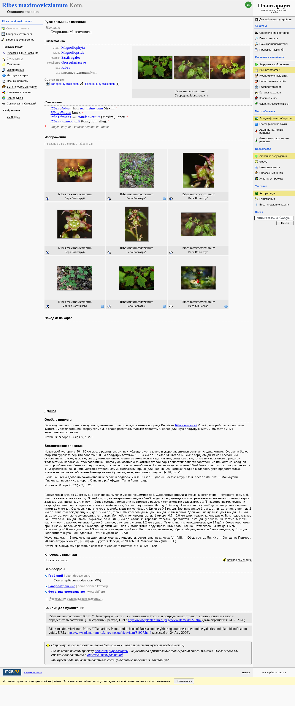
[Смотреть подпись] (47, 199)
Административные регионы (271, 131)
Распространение (61, 586)
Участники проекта (271, 178)
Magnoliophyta (73, 47)
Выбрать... (13, 116)
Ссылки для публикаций (21, 103)
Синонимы (13, 64)
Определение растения (274, 32)
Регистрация (267, 199)
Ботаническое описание (22, 86)
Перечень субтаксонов (20, 39)
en (248, 4)
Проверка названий (271, 49)
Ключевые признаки (19, 92)
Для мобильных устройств (275, 19)
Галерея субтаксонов (19, 34)
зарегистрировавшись (111, 651)
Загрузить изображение (274, 64)
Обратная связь (33, 672)
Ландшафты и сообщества (275, 118)
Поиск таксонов (268, 38)
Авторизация (267, 193)
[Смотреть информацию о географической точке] (164, 198)
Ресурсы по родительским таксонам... (76, 598)
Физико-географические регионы (274, 140)
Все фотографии (269, 70)
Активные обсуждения (273, 156)
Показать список (56, 560)
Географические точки (273, 124)
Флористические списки (274, 103)
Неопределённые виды (273, 75)
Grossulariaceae (73, 62)
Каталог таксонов (270, 92)
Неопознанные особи (272, 81)
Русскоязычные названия (22, 53)
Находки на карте (18, 75)
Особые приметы (17, 81)
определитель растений (105, 655)
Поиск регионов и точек (273, 44)
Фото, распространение (66, 591)
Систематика (15, 58)
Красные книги (268, 98)
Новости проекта (269, 167)
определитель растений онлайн (274, 8)
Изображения (15, 69)
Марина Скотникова (74, 306)
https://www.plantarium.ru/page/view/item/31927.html (164, 620)
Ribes (65, 67)
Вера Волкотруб (75, 198)
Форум (263, 161)
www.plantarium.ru (274, 672)
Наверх (246, 672)
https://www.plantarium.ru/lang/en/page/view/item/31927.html (109, 632)
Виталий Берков (198, 306)
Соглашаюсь (184, 681)
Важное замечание (239, 560)
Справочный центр (271, 173)
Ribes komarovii (186, 425)
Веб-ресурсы (15, 97)
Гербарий (55, 575)
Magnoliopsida (72, 52)
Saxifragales (70, 57)
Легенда (50, 410)
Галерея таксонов (270, 86)
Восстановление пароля (274, 204)
